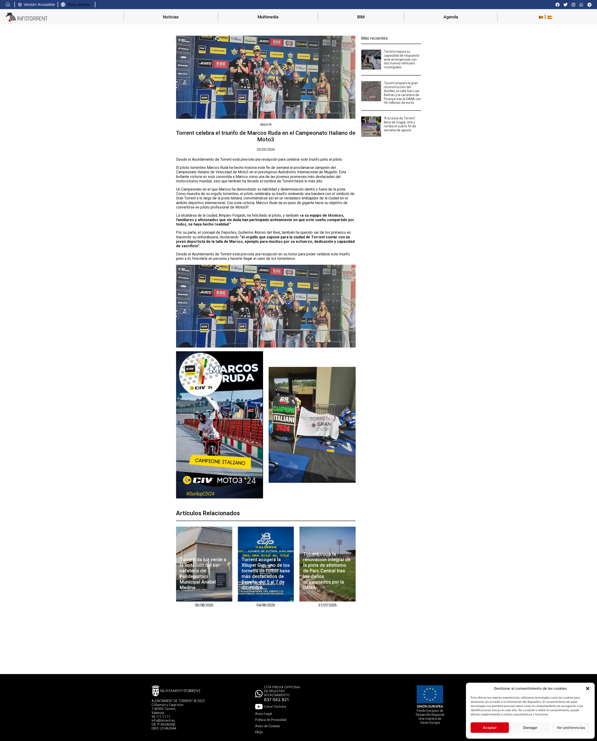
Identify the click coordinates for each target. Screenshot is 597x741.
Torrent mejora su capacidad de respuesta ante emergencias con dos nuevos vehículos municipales (401, 59)
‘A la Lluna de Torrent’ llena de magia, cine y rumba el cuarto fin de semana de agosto (400, 124)
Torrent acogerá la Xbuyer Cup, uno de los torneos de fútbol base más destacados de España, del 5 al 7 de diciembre (266, 573)
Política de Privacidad (270, 720)
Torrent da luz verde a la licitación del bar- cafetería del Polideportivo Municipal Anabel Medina (203, 573)
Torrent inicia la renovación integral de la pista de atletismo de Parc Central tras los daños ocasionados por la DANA (327, 570)
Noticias (171, 16)
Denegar (530, 727)
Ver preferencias (571, 727)
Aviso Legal (263, 714)
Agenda (451, 16)
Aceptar (490, 727)
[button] (587, 688)
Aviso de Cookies (267, 726)
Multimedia (268, 16)
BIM (360, 16)
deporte (266, 124)
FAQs (259, 732)
